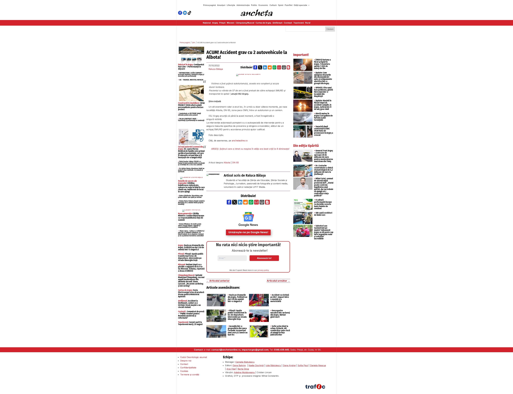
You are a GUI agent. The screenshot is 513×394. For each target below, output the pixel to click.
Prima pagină (209, 5)
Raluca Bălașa (216, 69)
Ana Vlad (231, 369)
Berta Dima (243, 369)
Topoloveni (298, 23)
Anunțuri (221, 5)
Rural (307, 23)
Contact (184, 364)
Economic (263, 5)
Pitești (222, 23)
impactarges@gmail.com (255, 349)
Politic (254, 5)
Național (207, 23)
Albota (227, 162)
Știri (193, 43)
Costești (288, 23)
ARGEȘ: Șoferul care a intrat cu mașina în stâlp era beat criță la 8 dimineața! (250, 148)
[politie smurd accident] (248, 75)
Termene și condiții (189, 374)
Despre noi (185, 360)
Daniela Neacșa (318, 365)
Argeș (215, 23)
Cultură (273, 5)
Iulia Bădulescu (273, 365)
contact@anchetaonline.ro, (226, 349)
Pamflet (288, 5)
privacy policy (263, 270)
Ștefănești (277, 23)
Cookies (184, 371)
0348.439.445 (281, 349)
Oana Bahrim (239, 365)
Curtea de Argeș (263, 23)
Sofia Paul (303, 365)
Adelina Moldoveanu (244, 372)
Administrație (243, 5)
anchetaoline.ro (239, 140)
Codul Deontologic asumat (193, 357)
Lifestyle (231, 5)
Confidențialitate (188, 367)
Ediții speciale (300, 5)
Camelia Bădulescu (244, 362)
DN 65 (235, 162)
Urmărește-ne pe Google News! (248, 232)
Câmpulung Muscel (245, 23)
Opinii (280, 5)
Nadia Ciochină (256, 365)
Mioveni (230, 23)
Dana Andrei (289, 365)
